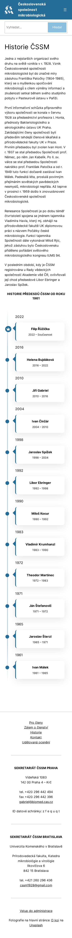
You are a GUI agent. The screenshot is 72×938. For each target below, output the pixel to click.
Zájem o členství (36, 727)
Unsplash (36, 925)
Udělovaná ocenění (36, 742)
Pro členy (36, 722)
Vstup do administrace (36, 911)
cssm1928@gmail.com (36, 885)
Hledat (57, 27)
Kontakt (36, 737)
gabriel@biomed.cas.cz (36, 802)
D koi (55, 920)
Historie (36, 732)
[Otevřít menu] (65, 9)
